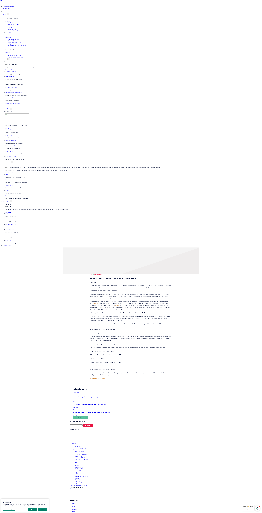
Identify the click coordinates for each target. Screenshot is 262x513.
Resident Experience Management (13, 92)
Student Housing (9, 151)
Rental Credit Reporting (13, 30)
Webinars (7, 195)
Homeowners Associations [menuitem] (81, 454)
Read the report (9, 173)
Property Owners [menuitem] (79, 453)
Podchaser (74, 509)
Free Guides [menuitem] (78, 464)
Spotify (74, 505)
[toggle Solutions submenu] (9, 59)
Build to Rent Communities (11, 156)
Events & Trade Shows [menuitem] (80, 469)
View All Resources (80, 417)
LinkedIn (74, 506)
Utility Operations (9, 76)
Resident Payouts (13, 24)
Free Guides (8, 180)
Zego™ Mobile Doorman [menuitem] (80, 448)
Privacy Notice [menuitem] (78, 480)
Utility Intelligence (12, 44)
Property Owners (9, 135)
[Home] (9, 1)
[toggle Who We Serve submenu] (11, 109)
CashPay (10, 26)
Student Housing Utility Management (17, 45)
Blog (6, 174)
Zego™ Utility (8, 32)
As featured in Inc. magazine (97, 378)
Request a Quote (7, 245)
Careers (7, 235)
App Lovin (95, 303)
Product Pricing (9, 213)
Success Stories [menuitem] (78, 467)
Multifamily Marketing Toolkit (15, 55)
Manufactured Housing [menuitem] (80, 458)
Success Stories (9, 185)
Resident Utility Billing (13, 41)
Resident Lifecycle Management (12, 103)
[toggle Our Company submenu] (11, 201)
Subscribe (88, 425)
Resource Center (7, 162)
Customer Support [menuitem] (7, 10)
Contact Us (8, 240)
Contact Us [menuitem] (77, 473)
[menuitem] (3, 11)
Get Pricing (8, 21)
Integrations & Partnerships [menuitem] (81, 476)
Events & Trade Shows (10, 224)
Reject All (32, 509)
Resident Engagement (13, 54)
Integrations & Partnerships (11, 219)
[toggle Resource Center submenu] (12, 162)
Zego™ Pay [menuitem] (77, 445)
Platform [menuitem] (74, 443)
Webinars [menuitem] (77, 465)
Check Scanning (12, 29)
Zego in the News (9, 229)
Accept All (42, 509)
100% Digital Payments (10, 71)
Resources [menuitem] (74, 461)
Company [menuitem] (74, 472)
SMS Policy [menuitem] (78, 481)
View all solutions (9, 69)
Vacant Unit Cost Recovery (14, 42)
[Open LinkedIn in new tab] (73, 438)
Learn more (8, 128)
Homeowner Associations (11, 146)
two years (117, 305)
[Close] (46, 500)
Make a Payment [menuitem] (7, 5)
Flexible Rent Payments (13, 23)
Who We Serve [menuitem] (75, 450)
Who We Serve (6, 109)
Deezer (74, 511)
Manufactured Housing (10, 140)
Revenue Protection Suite (11, 87)
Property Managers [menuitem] (79, 451)
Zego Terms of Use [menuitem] (79, 483)
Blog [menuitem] (76, 462)
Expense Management (13, 39)
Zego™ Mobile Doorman (11, 47)
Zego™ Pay (7, 16)
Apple (73, 503)
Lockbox (10, 27)
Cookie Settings (9, 509)
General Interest (98, 274)
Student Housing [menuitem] (79, 456)
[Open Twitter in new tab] (73, 436)
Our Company (6, 201)
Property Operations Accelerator (15, 57)
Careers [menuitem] (77, 478)
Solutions (5, 59)
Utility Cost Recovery (10, 82)
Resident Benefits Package (11, 98)
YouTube (74, 508)
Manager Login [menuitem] (6, 8)
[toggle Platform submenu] (8, 14)
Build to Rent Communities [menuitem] (81, 459)
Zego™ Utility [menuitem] (78, 447)
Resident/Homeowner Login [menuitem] (9, 6)
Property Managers (9, 130)
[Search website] (1, 2)
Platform (5, 14)
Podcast (7, 190)
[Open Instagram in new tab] (73, 441)
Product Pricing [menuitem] (78, 475)
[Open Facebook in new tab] (73, 433)
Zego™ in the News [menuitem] (79, 470)
